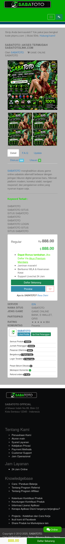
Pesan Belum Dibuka (21, 365)
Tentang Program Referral (26, 487)
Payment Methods (22, 449)
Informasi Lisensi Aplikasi (25, 505)
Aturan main (18, 438)
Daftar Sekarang (32, 282)
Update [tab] (38, 153)
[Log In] (59, 17)
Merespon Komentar (20, 370)
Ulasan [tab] (35, 160)
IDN (34, 304)
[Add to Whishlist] (50, 289)
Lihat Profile (23, 334)
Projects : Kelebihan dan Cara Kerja (31, 516)
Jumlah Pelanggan (22, 346)
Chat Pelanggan (42, 334)
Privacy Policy (43, 537)
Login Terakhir (22, 359)
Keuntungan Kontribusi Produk (28, 501)
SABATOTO (17, 52)
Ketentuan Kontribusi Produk (27, 498)
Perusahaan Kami (21, 435)
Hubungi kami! (47, 35)
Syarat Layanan (20, 442)
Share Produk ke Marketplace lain (30, 523)
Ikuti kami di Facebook (24, 519)
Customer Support (22, 452)
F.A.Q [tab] (25, 153)
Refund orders (20, 374)
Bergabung (21, 354)
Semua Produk (20, 341)
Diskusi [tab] (16, 160)
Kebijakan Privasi (21, 445)
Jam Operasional (21, 456)
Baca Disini (43, 295)
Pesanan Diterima (21, 350)
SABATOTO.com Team (21, 537)
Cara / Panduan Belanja (24, 483)
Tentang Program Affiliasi (25, 491)
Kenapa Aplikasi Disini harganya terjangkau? (36, 508)
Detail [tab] (13, 153)
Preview (28, 289)
